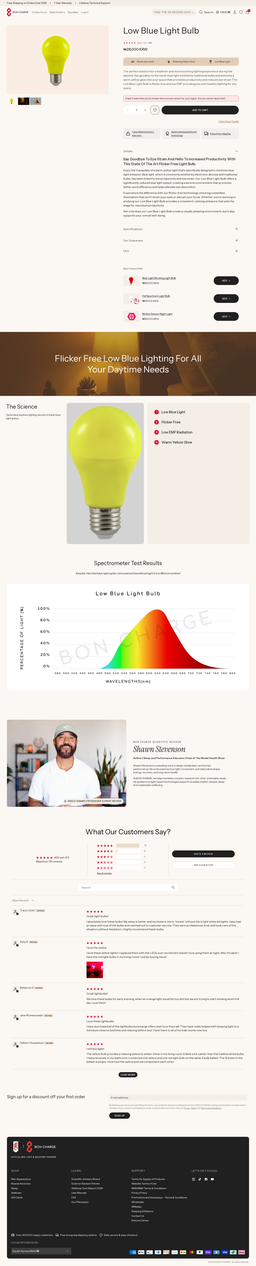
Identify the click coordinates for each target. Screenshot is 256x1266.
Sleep (14, 1188)
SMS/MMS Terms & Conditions (148, 1188)
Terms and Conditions (211, 1108)
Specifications (132, 229)
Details (128, 151)
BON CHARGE (223, 1262)
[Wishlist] (241, 12)
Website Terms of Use (144, 1183)
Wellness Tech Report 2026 (87, 1188)
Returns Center (140, 1220)
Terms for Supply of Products (148, 1179)
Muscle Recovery (21, 1183)
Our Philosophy (79, 1202)
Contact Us (137, 1215)
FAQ (73, 1197)
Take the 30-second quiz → (174, 12)
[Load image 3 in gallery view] (35, 101)
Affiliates (136, 1206)
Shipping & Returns (142, 1211)
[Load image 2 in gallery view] (23, 101)
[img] (164, 911)
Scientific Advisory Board (85, 1179)
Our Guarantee (133, 240)
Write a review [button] (203, 854)
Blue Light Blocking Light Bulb (159, 278)
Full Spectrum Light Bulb (156, 296)
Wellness (16, 1192)
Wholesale (137, 1202)
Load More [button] (128, 1074)
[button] (39, 12)
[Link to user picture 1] (94, 970)
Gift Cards (16, 1197)
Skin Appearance (21, 1179)
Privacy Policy (190, 1108)
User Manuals (78, 1192)
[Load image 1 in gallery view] (11, 101)
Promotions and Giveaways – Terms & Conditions (159, 1197)
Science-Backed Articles (85, 1183)
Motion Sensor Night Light (157, 313)
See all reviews (104, 873)
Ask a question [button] (203, 865)
